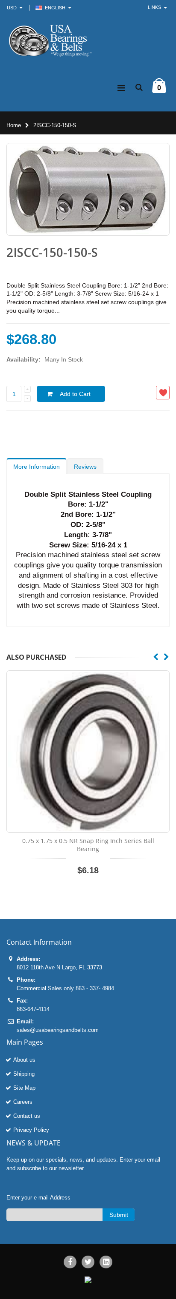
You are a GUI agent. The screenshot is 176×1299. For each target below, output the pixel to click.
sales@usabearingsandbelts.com (58, 1030)
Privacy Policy (31, 1130)
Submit (118, 1214)
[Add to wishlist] (163, 392)
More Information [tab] (36, 466)
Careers (22, 1102)
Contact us (26, 1116)
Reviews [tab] (85, 466)
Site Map (24, 1088)
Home (13, 125)
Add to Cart (75, 393)
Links (154, 7)
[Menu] (121, 88)
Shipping (24, 1074)
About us (24, 1060)
